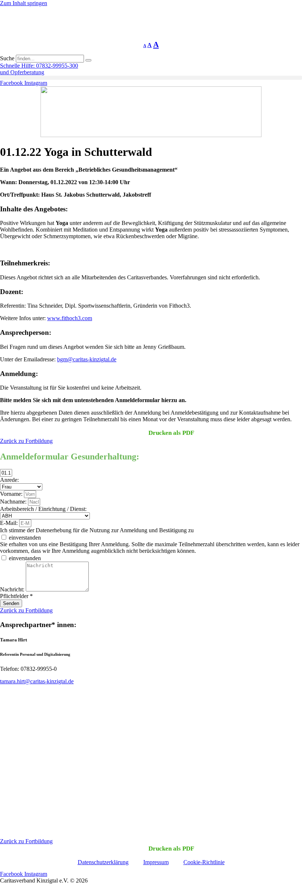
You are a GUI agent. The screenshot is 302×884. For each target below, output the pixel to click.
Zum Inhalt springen (23, 3)
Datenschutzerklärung (103, 862)
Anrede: (9, 480)
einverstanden (25, 537)
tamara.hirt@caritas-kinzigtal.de (37, 681)
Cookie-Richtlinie (204, 862)
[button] (151, 78)
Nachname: (14, 501)
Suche (7, 58)
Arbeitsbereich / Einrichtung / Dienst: (43, 509)
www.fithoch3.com (69, 318)
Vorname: (12, 494)
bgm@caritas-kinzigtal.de (86, 359)
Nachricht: (13, 589)
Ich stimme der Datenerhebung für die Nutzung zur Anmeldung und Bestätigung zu (97, 530)
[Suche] (88, 60)
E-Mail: (9, 523)
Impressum (156, 862)
